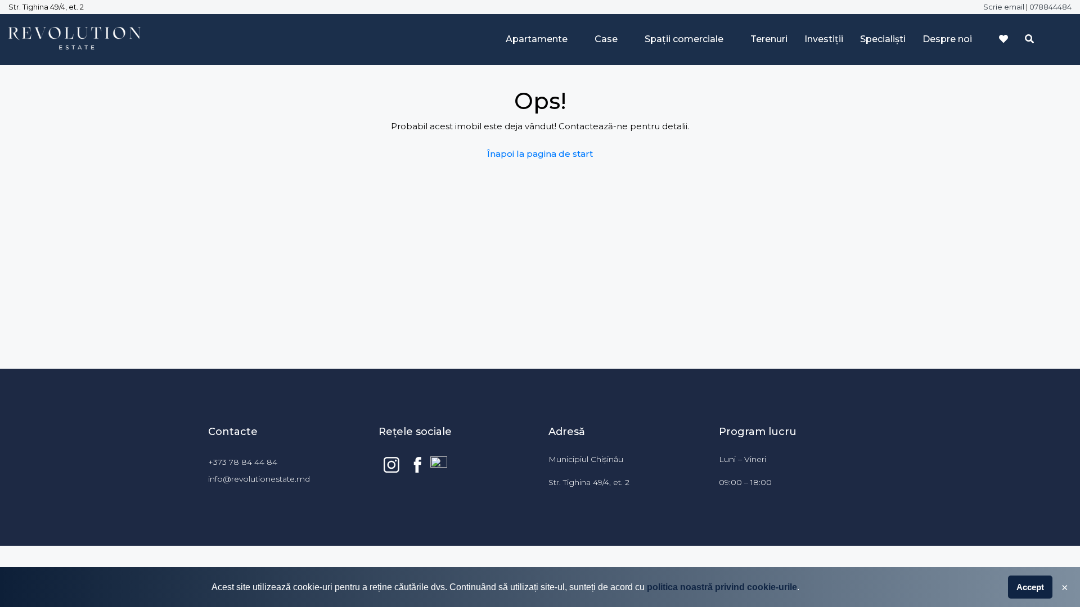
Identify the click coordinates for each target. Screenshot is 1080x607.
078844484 (1050, 6)
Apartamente (537, 39)
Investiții (823, 39)
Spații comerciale (684, 39)
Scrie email (1003, 6)
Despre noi (947, 39)
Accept (1030, 587)
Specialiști (883, 39)
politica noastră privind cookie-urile (722, 587)
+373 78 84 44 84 (245, 462)
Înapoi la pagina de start (540, 153)
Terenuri (769, 39)
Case (606, 39)
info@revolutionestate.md (259, 479)
